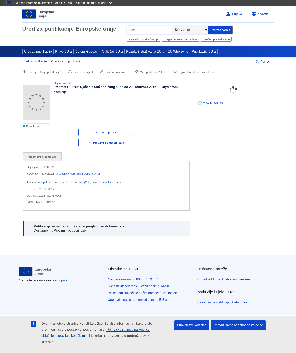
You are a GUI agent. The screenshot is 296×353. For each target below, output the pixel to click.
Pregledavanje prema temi (180, 39)
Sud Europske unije (87, 173)
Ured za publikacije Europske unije (69, 29)
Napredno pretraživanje (143, 39)
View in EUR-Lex (213, 102)
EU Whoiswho (178, 51)
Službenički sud (65, 173)
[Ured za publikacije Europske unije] (38, 14)
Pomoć (265, 61)
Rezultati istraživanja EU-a (145, 51)
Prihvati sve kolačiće (191, 325)
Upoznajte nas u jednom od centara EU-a (137, 299)
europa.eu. (62, 280)
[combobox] (149, 30)
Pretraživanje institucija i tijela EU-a (221, 302)
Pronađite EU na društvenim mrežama (223, 279)
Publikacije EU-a (204, 51)
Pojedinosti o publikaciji (42, 156)
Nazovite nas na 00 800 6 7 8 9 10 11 (134, 279)
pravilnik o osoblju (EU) (76, 182)
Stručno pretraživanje (216, 39)
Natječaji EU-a (112, 51)
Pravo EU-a (63, 51)
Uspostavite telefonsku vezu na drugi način (138, 286)
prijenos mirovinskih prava (107, 182)
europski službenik (49, 182)
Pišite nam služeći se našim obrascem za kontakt (143, 293)
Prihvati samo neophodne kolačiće (238, 325)
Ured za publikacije (38, 51)
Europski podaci (86, 51)
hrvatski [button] (263, 14)
